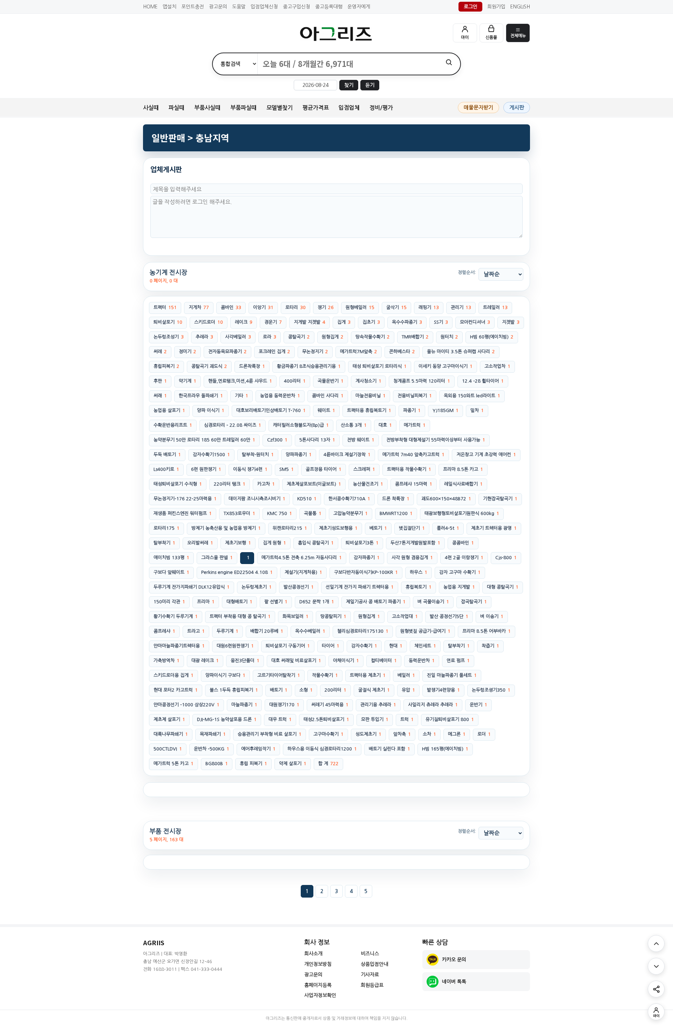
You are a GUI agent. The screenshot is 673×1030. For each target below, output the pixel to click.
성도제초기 (368, 734)
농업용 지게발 (459, 587)
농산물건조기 (368, 484)
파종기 (412, 410)
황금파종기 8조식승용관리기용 (309, 366)
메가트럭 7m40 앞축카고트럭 (413, 454)
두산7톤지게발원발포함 (415, 543)
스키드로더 (208, 322)
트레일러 (495, 307)
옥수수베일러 (310, 631)
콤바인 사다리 (328, 395)
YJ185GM (445, 410)
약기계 (187, 381)
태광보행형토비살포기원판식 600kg (461, 513)
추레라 (204, 337)
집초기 (371, 322)
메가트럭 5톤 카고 (173, 763)
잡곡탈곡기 (474, 601)
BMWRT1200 (396, 513)
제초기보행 (238, 543)
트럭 (407, 719)
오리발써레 (200, 543)
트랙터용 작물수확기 (409, 469)
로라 (269, 337)
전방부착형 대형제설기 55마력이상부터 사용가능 (435, 440)
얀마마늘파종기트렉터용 (179, 646)
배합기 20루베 (266, 631)
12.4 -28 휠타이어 (483, 381)
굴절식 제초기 (374, 690)
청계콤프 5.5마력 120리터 (421, 381)
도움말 (239, 6)
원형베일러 (360, 307)
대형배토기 (239, 601)
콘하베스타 (402, 351)
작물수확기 (325, 675)
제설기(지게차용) (303, 572)
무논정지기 (315, 351)
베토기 (378, 528)
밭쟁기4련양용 (443, 690)
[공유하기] (656, 989)
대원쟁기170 (284, 704)
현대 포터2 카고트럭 (176, 690)
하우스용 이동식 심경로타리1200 (322, 749)
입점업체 (349, 107)
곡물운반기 (331, 381)
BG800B (216, 763)
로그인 (470, 6)
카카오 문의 (454, 959)
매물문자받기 (478, 107)
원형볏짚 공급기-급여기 (425, 631)
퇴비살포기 (168, 322)
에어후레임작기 (258, 749)
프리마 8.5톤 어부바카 (486, 631)
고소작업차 (497, 366)
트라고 (196, 631)
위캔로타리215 (290, 528)
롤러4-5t (448, 528)
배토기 (278, 690)
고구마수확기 (328, 734)
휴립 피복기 (253, 763)
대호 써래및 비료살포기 (296, 660)
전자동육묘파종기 (227, 351)
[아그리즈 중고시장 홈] (336, 34)
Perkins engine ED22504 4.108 (237, 572)
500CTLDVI (168, 749)
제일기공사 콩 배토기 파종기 (376, 601)
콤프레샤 (164, 631)
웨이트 (326, 410)
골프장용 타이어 (323, 469)
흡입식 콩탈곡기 (316, 543)
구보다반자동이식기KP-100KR (366, 572)
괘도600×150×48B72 (446, 498)
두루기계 (227, 631)
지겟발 (510, 322)
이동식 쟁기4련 (250, 469)
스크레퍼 (364, 469)
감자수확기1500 (211, 454)
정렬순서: (467, 272)
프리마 (206, 601)
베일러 (406, 675)
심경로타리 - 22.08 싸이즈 (232, 425)
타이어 (330, 646)
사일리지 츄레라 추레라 (433, 704)
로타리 (295, 307)
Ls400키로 (166, 469)
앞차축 (402, 734)
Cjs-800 (506, 557)
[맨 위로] (656, 943)
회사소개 (313, 953)
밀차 (477, 410)
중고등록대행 (328, 6)
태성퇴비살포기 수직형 (178, 484)
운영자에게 (358, 6)
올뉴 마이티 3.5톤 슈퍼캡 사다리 (461, 351)
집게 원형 (274, 543)
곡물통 (312, 513)
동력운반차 (422, 660)
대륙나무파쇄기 (171, 734)
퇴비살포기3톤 (362, 543)
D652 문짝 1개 (316, 601)
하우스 (418, 572)
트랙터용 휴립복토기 (369, 410)
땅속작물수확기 (372, 337)
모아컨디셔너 (475, 322)
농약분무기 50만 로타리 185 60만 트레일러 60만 (204, 440)
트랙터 (165, 307)
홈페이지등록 (318, 985)
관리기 (461, 307)
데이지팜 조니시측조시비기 (257, 498)
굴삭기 (396, 307)
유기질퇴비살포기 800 (450, 719)
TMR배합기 (415, 337)
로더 (484, 734)
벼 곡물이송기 (433, 601)
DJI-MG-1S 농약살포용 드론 (227, 719)
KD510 (307, 498)
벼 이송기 (491, 616)
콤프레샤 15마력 (413, 484)
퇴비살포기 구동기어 (288, 646)
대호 (385, 425)
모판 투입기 (374, 719)
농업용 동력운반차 (280, 395)
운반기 (478, 704)
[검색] (448, 62)
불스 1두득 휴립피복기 (234, 690)
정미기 (187, 351)
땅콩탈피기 (333, 616)
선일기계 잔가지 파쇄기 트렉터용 (360, 587)
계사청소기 (368, 381)
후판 (160, 381)
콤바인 (231, 307)
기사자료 (370, 974)
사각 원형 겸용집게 (412, 557)
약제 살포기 (292, 763)
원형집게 (333, 337)
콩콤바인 (463, 543)
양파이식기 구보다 (225, 675)
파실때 (176, 107)
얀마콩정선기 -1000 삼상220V (186, 704)
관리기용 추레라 (378, 704)
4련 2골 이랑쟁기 (464, 557)
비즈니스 (370, 953)
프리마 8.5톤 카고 (463, 469)
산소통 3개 (354, 425)
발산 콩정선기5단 (449, 616)
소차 (429, 734)
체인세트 (425, 646)
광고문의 (218, 6)
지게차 (199, 307)
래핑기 (429, 307)
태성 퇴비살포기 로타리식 (380, 366)
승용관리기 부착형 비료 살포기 (269, 734)
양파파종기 (299, 454)
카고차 (266, 484)
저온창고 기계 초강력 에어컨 (486, 454)
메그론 (456, 734)
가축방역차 (166, 660)
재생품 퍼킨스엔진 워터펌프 (183, 513)
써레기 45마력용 (329, 704)
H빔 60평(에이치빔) (492, 337)
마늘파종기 (244, 704)
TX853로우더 (239, 513)
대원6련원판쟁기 (235, 646)
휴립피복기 (166, 366)
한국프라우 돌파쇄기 (201, 395)
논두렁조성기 (169, 337)
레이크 (243, 322)
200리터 (335, 690)
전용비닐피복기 (414, 395)
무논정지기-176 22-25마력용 (185, 498)
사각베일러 (238, 337)
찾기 (348, 85)
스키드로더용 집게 (173, 675)
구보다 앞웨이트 (171, 572)
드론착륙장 (252, 366)
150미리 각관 (169, 601)
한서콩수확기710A (349, 498)
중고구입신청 (296, 6)
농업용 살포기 (169, 410)
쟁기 (326, 307)
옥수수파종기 (407, 322)
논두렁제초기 (257, 587)
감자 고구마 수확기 (460, 572)
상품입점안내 (374, 964)
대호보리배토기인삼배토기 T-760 (271, 410)
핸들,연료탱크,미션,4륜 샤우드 (240, 381)
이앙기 (263, 307)
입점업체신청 (264, 6)
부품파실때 (243, 107)
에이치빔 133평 (171, 557)
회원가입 (496, 6)
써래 (160, 395)
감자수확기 (364, 646)
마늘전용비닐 (370, 395)
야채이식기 (346, 660)
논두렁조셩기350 (491, 690)
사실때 (151, 107)
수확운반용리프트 (173, 425)
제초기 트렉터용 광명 (494, 528)
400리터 (295, 381)
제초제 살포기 (169, 719)
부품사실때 (207, 107)
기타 (241, 395)
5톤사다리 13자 (317, 440)
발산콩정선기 (299, 587)
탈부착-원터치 (258, 454)
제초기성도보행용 (338, 528)
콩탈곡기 (299, 337)
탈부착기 (164, 543)
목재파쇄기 (213, 734)
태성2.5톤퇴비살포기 (326, 719)
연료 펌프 (458, 660)
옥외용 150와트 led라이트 (472, 395)
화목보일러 (295, 616)
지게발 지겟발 (309, 322)
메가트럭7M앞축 (358, 351)
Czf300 (277, 440)
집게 (344, 322)
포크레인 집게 (274, 351)
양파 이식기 (210, 410)
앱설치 (169, 6)
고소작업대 (405, 616)
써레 (160, 351)
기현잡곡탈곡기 (500, 498)
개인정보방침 (318, 964)
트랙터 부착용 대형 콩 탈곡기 (240, 616)
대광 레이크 (205, 660)
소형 (306, 690)
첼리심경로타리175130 (362, 631)
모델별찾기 (279, 107)
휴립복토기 (418, 587)
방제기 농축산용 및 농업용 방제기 (226, 528)
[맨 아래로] (656, 966)
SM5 (286, 469)
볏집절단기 (412, 528)
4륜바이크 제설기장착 (347, 454)
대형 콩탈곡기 (502, 587)
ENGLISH (520, 6)
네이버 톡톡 (454, 981)
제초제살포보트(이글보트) (314, 484)
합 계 (328, 763)
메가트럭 (415, 425)
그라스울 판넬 (217, 557)
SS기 (441, 322)
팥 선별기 (275, 601)
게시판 (516, 107)
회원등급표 (372, 985)
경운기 (273, 322)
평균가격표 (315, 107)
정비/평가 (381, 107)
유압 (408, 690)
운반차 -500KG (211, 749)
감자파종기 (367, 557)
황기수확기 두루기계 (176, 616)
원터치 (449, 337)
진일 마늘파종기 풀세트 (452, 675)
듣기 (369, 85)
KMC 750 (279, 513)
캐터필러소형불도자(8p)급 (301, 425)
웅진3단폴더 (245, 660)
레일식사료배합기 (463, 484)
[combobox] (347, 64)
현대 (395, 646)
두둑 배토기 (167, 454)
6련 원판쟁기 (206, 469)
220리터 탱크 (229, 484)
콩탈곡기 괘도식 (209, 366)
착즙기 (490, 646)
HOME (150, 6)
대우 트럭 (280, 719)
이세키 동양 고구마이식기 (446, 366)
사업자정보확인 (320, 995)
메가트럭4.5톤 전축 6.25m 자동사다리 (301, 557)
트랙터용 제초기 (368, 675)
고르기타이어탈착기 (278, 675)
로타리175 (166, 528)
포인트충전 (192, 6)
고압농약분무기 (350, 513)
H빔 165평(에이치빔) (445, 749)
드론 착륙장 (395, 498)
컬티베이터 (384, 660)
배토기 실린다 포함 (389, 749)
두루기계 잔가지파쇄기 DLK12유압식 (192, 587)
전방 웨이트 (360, 440)
